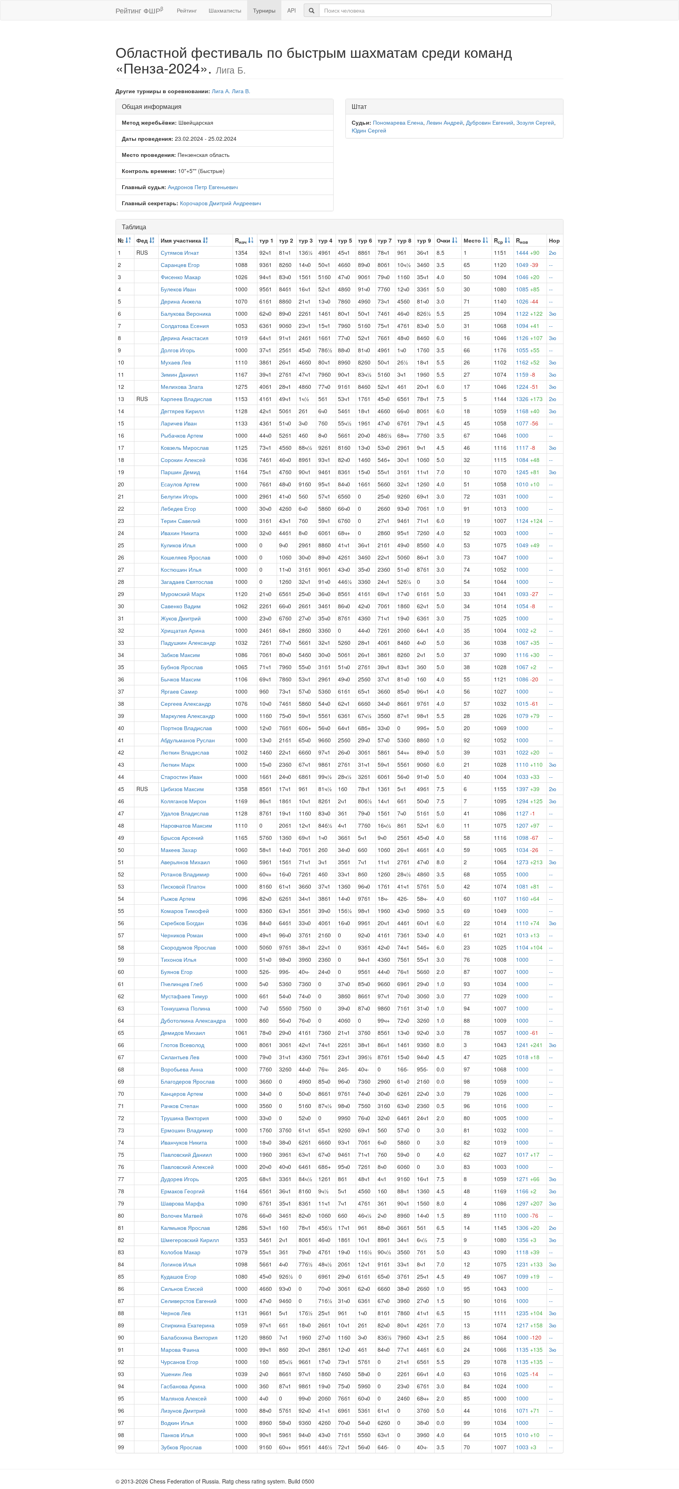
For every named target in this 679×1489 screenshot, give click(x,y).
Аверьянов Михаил (185, 862)
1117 (525, 447)
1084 (528, 460)
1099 (528, 1276)
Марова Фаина (180, 1349)
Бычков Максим (181, 679)
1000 (522, 435)
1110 (529, 764)
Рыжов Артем (178, 898)
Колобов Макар (180, 1252)
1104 (529, 947)
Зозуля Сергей (535, 122)
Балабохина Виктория (189, 1337)
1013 (528, 935)
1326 (529, 399)
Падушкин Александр (188, 642)
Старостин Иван (181, 776)
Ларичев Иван (179, 423)
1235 (529, 1313)
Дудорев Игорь (180, 1179)
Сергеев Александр (186, 703)
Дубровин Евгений (489, 122)
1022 (528, 752)
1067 (528, 642)
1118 (528, 1252)
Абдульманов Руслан (188, 740)
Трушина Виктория (185, 1118)
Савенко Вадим (181, 606)
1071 (528, 1410)
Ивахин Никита (180, 533)
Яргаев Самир (179, 691)
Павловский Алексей (187, 1167)
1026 (527, 301)
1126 (529, 338)
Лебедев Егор (178, 508)
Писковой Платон (183, 886)
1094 (528, 325)
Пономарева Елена (398, 122)
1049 (527, 265)
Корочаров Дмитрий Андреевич (220, 203)
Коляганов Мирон (183, 801)
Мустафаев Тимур (184, 996)
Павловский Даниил (186, 1154)
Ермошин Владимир (187, 1130)
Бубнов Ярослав (182, 667)
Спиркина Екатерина (188, 1325)
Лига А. (221, 91)
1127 (525, 813)
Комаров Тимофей (185, 911)
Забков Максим (180, 655)
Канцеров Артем (182, 1093)
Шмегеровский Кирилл (190, 1240)
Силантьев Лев (180, 1057)
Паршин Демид (180, 472)
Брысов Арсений (182, 837)
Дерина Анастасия (185, 338)
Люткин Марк (178, 764)
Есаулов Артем (180, 484)
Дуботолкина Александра (193, 1020)
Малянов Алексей (184, 1398)
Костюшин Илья (181, 569)
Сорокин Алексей (183, 460)
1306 (528, 1227)
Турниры (264, 10)
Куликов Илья (178, 545)
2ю (552, 252)
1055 (528, 350)
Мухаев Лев (176, 362)
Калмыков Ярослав (185, 1227)
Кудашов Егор (178, 1276)
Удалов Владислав (185, 813)
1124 (529, 521)
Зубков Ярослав (181, 1447)
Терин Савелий (180, 521)
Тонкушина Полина (185, 1008)
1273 (529, 862)
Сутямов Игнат (180, 252)
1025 (527, 1374)
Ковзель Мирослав (185, 447)
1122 (529, 313)
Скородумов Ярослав (188, 947)
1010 (528, 484)
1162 (528, 362)
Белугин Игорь (179, 496)
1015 (527, 703)
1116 (528, 655)
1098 (527, 837)
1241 (529, 1045)
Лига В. (241, 91)
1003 (526, 1447)
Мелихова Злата (182, 386)
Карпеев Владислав (186, 399)
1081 (528, 886)
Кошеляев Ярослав (185, 557)
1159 (525, 374)
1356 (526, 1240)
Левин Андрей (444, 122)
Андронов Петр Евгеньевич (203, 187)
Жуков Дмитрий (181, 618)
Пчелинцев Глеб (182, 984)
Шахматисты (225, 10)
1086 (527, 679)
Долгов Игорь (178, 350)
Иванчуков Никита (184, 1142)
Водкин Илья (177, 1422)
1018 (528, 1057)
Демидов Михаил (183, 1032)
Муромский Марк (183, 594)
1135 (529, 1349)
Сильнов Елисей (182, 1288)
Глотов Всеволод (182, 1045)
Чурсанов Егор (179, 1362)
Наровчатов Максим (186, 825)
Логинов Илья (178, 1264)
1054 (525, 606)
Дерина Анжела (181, 301)
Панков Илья (177, 1435)
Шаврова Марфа (182, 1203)
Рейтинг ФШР (139, 10)
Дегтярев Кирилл (182, 411)
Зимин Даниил (179, 374)
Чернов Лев (176, 1313)
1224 (527, 386)
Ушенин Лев (176, 1374)
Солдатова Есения (185, 325)
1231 (529, 1264)
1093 (527, 594)
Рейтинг (187, 10)
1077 (527, 423)
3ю (552, 313)
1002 (526, 630)
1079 (528, 716)
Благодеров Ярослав (188, 1081)
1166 (526, 1191)
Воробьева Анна (182, 1069)
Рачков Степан (180, 1106)
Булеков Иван (178, 289)
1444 (528, 252)
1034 (527, 850)
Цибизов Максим (182, 789)
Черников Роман (182, 935)
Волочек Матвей (182, 1215)
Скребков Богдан (182, 923)
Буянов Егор (177, 971)
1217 (529, 1325)
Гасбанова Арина (183, 1386)
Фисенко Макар (181, 277)
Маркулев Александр (188, 716)
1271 (528, 1179)
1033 (528, 776)
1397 (528, 789)
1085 (528, 289)
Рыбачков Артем (182, 435)
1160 (528, 898)
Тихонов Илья (178, 959)
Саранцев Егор (180, 265)
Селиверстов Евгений (189, 1301)
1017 (528, 1154)
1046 (528, 277)
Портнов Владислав (186, 728)
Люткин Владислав (185, 752)
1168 (528, 411)
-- (551, 265)
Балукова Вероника (186, 313)
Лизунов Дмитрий (183, 1410)
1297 (529, 1203)
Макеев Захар (179, 850)
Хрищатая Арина (183, 630)
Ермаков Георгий (183, 1191)
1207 (528, 825)
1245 (528, 472)
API (291, 10)
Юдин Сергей (369, 130)
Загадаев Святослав (187, 581)
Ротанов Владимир (185, 874)
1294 (529, 801)
